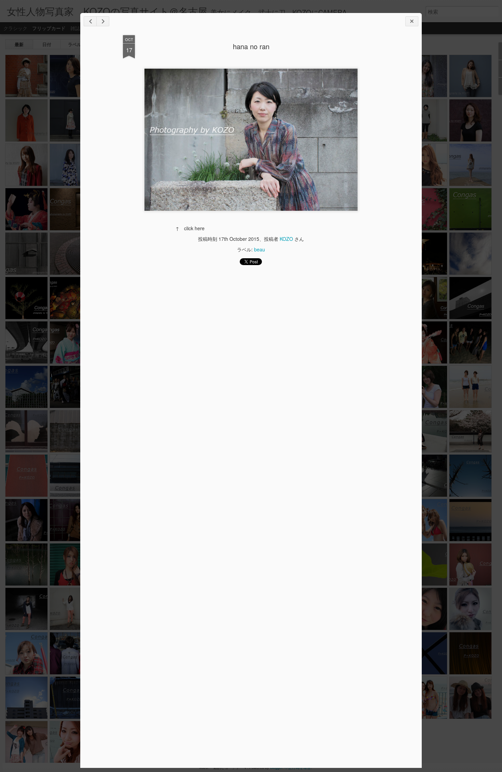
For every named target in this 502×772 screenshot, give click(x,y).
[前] (102, 21)
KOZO (286, 238)
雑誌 (75, 28)
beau (259, 249)
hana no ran (251, 46)
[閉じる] (411, 21)
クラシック (15, 28)
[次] (90, 21)
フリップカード (49, 28)
